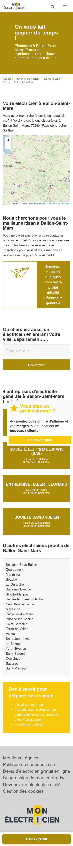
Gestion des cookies (23, 791)
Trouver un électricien (26, 78)
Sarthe (6, 82)
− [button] (8, 146)
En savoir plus (40, 439)
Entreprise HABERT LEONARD (36, 484)
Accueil (7, 78)
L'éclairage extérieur (29, 704)
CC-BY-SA (64, 203)
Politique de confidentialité (29, 764)
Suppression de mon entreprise (34, 777)
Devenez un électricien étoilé (32, 784)
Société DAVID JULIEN (36, 517)
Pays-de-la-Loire (51, 78)
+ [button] (8, 140)
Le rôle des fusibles (29, 724)
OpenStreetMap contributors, (45, 203)
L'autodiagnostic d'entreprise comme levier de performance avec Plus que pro (36, 714)
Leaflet (14, 203)
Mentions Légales (20, 757)
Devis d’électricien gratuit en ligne (36, 771)
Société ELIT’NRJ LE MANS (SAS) (36, 451)
